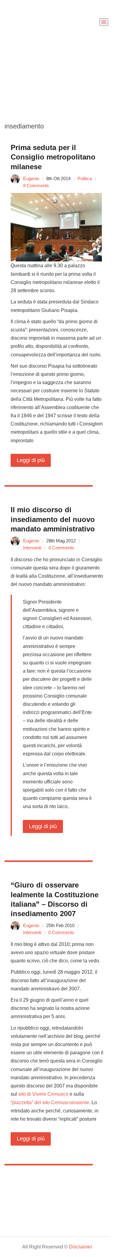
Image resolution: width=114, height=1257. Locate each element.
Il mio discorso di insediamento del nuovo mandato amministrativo (53, 519)
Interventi (32, 547)
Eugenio (31, 178)
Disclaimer (80, 1246)
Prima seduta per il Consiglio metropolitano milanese (53, 156)
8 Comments (36, 185)
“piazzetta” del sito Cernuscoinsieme (50, 1102)
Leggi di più (31, 460)
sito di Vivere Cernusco (43, 1094)
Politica (85, 178)
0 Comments (61, 932)
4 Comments (61, 547)
